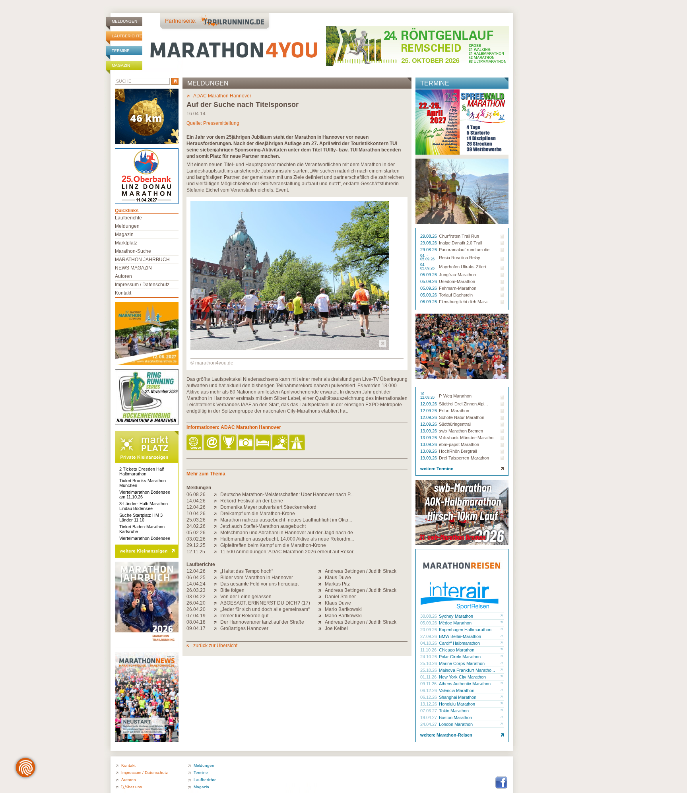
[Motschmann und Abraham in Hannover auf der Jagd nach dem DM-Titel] (216, 533)
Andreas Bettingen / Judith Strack (360, 571)
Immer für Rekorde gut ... (246, 616)
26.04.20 (196, 603)
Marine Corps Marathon (462, 663)
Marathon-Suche (133, 251)
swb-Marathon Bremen (461, 430)
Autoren (123, 276)
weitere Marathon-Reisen (446, 735)
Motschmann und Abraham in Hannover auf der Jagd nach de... (288, 532)
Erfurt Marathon (454, 410)
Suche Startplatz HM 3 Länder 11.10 (141, 517)
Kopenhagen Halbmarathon (465, 629)
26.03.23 (196, 590)
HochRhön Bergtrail (458, 451)
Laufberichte (127, 36)
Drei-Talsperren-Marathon (464, 458)
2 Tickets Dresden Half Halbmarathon (141, 471)
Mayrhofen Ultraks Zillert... (464, 266)
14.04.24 (196, 584)
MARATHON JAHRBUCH (142, 259)
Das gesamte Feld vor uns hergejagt (259, 584)
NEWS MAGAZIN (133, 268)
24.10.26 (429, 656)
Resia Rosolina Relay (459, 257)
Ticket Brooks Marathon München (142, 483)
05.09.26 (429, 274)
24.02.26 (196, 526)
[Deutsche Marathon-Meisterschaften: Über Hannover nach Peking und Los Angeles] (216, 494)
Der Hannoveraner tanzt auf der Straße (262, 622)
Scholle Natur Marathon (461, 417)
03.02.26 (196, 539)
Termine (121, 50)
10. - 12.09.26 (428, 395)
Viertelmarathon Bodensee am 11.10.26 (144, 494)
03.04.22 (196, 596)
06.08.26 (196, 494)
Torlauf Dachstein (456, 295)
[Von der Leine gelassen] (216, 597)
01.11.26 (429, 677)
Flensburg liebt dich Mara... (465, 301)
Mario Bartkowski (343, 609)
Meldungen (124, 21)
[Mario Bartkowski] (321, 609)
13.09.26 (429, 430)
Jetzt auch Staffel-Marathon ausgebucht (263, 526)
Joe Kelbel (336, 628)
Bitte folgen (232, 590)
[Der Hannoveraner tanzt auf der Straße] (216, 622)
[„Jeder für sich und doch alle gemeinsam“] (216, 609)
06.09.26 (429, 301)
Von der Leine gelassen (246, 596)
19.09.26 (429, 458)
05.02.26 (196, 532)
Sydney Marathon (456, 616)
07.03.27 (429, 710)
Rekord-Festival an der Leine (251, 501)
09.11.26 (429, 683)
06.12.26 (429, 690)
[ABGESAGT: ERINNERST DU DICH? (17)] (216, 603)
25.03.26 (196, 520)
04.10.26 (429, 643)
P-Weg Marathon (455, 396)
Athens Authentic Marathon (465, 683)
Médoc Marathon (455, 622)
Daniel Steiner (340, 596)
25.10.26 (429, 663)
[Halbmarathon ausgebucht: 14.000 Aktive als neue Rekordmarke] (216, 539)
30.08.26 (429, 616)
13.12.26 (429, 704)
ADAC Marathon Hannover (222, 96)
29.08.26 (429, 236)
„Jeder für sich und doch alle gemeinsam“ (265, 609)
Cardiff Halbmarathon (459, 643)
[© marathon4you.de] (289, 348)
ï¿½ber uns (131, 787)
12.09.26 (429, 403)
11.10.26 (429, 650)
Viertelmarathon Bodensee (144, 538)
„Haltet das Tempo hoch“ (246, 571)
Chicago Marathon (456, 650)
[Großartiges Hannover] (216, 628)
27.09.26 (429, 636)
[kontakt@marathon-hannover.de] (212, 443)
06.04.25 (196, 577)
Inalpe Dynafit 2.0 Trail (460, 242)
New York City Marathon (462, 677)
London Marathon (456, 724)
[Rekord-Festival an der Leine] (216, 501)
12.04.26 (196, 507)
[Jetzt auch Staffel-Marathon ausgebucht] (216, 526)
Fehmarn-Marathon (457, 288)
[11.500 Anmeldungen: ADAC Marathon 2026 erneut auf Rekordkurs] (216, 552)
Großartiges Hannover (244, 628)
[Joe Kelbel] (321, 628)
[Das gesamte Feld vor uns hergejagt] (216, 584)
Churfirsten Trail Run (459, 236)
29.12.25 (196, 545)
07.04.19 (196, 616)
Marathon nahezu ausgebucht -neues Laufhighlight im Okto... (286, 520)
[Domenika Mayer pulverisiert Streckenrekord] (216, 507)
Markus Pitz (337, 584)
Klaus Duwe (338, 577)
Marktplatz (126, 243)
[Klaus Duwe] (321, 578)
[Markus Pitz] (321, 584)
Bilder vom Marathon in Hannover (256, 577)
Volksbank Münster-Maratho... (468, 437)
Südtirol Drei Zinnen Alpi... (463, 403)
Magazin (121, 65)
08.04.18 (196, 622)
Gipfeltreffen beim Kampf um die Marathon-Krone (273, 545)
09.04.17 (196, 628)
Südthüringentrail (455, 424)
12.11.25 (195, 552)
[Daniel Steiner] (321, 597)
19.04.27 (429, 717)
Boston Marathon (455, 717)
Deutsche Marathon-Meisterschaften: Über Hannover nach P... (286, 494)
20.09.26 (429, 629)
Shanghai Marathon (457, 697)
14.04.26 (196, 501)
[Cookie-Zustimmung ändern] (25, 767)
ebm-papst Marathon (459, 444)
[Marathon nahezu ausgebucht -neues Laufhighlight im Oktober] (216, 520)
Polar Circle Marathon (460, 656)
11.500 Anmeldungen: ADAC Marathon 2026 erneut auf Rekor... (288, 552)
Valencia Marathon (456, 690)
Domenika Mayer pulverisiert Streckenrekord (268, 507)
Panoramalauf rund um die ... (466, 249)
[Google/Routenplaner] (297, 443)
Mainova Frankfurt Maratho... (467, 670)
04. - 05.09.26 (428, 257)
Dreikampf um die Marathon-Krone (257, 513)
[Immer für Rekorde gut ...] (216, 616)
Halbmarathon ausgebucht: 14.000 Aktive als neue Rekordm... (287, 539)
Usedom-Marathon (457, 281)
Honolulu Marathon (457, 704)
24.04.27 (429, 724)
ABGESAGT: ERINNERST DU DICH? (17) (265, 603)
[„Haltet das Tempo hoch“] (216, 571)
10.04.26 (196, 513)
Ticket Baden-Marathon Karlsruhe (142, 529)
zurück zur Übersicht (215, 645)
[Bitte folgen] (216, 590)
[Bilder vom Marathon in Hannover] (216, 578)
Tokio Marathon (454, 710)
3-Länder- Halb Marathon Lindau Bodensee (143, 506)
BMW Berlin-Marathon (460, 636)
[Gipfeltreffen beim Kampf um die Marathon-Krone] (216, 545)
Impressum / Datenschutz (142, 284)
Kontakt (123, 293)
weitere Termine (436, 468)
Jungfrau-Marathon (457, 274)
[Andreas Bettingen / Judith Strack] (321, 571)
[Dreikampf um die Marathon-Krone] (216, 514)
